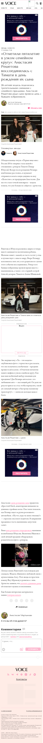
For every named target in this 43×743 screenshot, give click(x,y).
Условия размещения (6, 711)
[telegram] (17, 674)
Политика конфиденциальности (34, 711)
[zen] (21, 674)
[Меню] (2, 3)
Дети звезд (21, 112)
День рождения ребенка (11, 112)
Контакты (21, 679)
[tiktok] (30, 674)
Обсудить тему (36, 108)
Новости (11, 48)
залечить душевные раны (30, 583)
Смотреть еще (21, 353)
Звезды (4, 48)
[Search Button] (37, 3)
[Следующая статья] (21, 657)
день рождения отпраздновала (19, 530)
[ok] (26, 674)
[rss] (8, 674)
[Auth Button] (40, 3)
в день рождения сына (20, 502)
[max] (35, 674)
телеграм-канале (14, 595)
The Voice (10, 3)
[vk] (13, 674)
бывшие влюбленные (31, 112)
